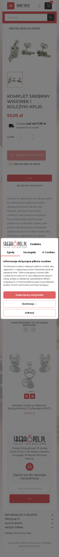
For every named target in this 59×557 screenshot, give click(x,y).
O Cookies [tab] (48, 252)
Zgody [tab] (10, 252)
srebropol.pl (34, 542)
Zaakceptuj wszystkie (29, 295)
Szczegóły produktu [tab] (29, 185)
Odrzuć (29, 312)
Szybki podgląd (26, 396)
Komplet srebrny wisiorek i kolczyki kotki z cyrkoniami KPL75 (29, 407)
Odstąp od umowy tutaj (18, 533)
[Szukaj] (50, 17)
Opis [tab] (29, 178)
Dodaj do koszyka (29, 155)
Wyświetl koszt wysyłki (28, 127)
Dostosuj (28, 303)
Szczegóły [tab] (29, 252)
